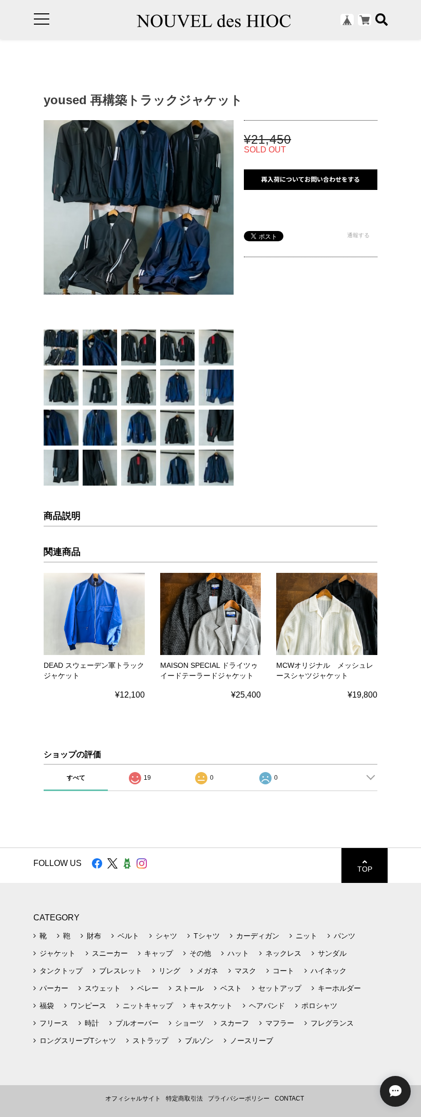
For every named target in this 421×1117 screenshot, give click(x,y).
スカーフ (234, 1023)
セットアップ (279, 988)
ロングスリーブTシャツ (78, 1040)
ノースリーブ (251, 1040)
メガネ (207, 971)
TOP (364, 869)
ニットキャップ (148, 1006)
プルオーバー (137, 1023)
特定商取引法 (184, 1098)
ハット (238, 953)
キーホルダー (339, 988)
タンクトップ (61, 971)
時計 (92, 1023)
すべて (76, 777)
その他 (200, 953)
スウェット (103, 988)
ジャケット (57, 953)
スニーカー (110, 953)
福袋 (47, 1006)
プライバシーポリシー (239, 1098)
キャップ (158, 953)
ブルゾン (199, 1040)
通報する (358, 235)
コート (283, 971)
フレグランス (332, 1023)
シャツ (166, 936)
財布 (94, 936)
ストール (189, 988)
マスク (245, 971)
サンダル (332, 953)
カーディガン (257, 936)
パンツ (344, 936)
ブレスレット (120, 971)
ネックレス (283, 953)
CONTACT (289, 1098)
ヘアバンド (267, 1006)
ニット (306, 936)
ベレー (148, 988)
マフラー (279, 1023)
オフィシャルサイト (133, 1098)
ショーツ (189, 1023)
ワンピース (88, 1006)
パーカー (54, 988)
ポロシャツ (319, 1006)
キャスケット (211, 1006)
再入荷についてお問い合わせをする (310, 179)
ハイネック (329, 971)
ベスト (231, 988)
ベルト (128, 936)
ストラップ (150, 1040)
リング (169, 971)
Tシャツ (207, 936)
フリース (54, 1023)
